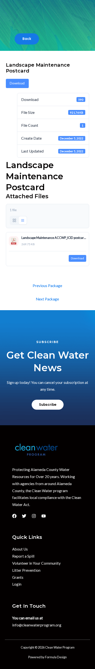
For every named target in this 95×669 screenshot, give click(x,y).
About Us (20, 549)
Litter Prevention (26, 570)
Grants (17, 577)
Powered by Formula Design (47, 657)
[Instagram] (34, 516)
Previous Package (47, 285)
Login (16, 584)
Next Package (47, 299)
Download (17, 83)
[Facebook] (14, 516)
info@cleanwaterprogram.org (36, 625)
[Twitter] (24, 516)
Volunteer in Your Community (36, 563)
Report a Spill (23, 556)
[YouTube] (43, 516)
